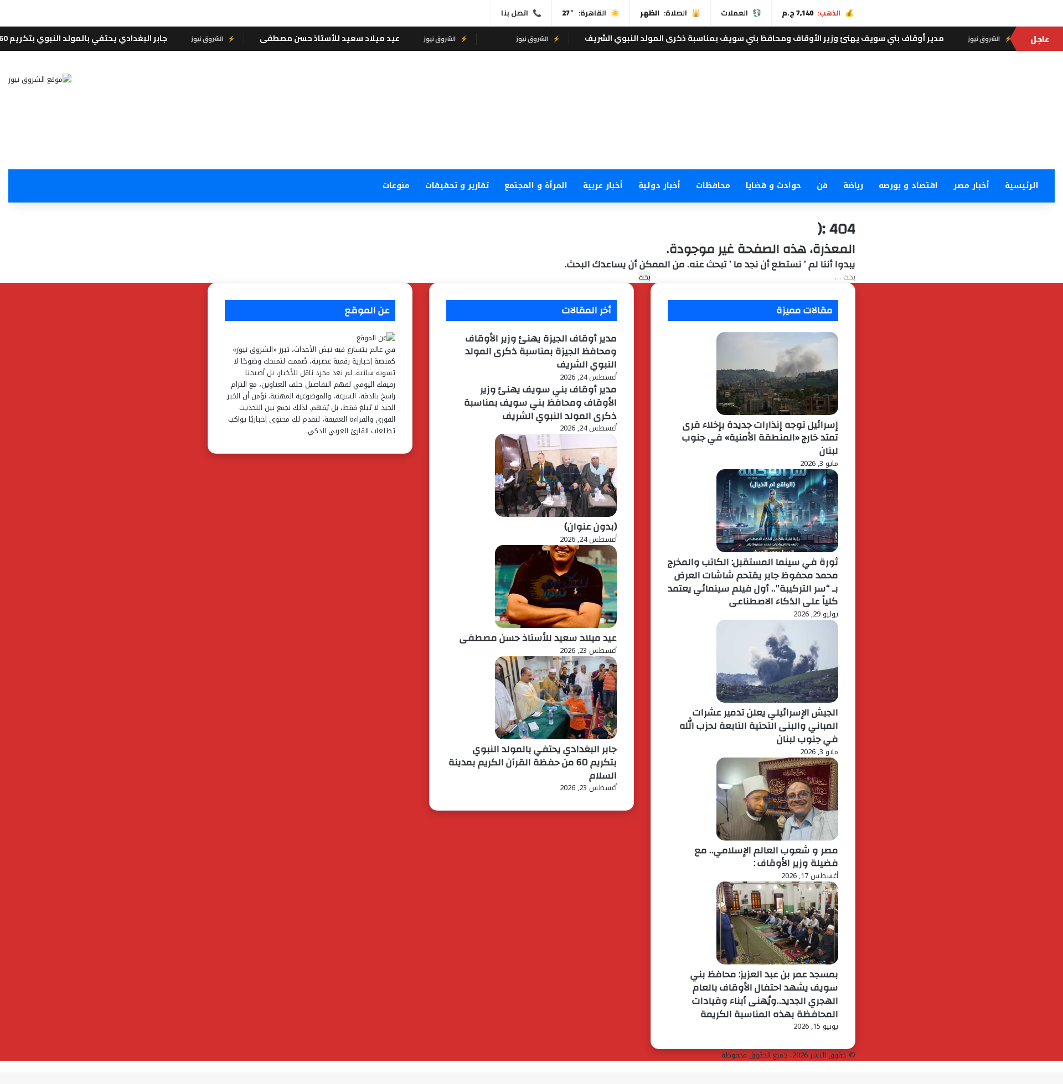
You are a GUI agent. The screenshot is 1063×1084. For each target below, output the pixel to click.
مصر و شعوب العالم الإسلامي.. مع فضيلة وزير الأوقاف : (766, 857)
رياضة (853, 185)
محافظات (713, 185)
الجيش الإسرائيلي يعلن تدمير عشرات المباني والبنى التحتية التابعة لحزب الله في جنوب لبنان (758, 726)
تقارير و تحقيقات (457, 185)
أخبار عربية (603, 185)
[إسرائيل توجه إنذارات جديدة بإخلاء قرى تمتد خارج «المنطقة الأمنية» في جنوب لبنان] (777, 412)
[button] (709, 143)
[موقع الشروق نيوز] (39, 79)
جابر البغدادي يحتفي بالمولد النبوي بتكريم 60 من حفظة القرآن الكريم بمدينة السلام (532, 762)
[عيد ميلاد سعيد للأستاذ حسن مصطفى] (556, 625)
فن (822, 185)
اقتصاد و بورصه (908, 185)
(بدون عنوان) (590, 526)
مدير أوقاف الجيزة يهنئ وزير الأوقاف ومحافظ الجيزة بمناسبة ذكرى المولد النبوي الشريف (541, 352)
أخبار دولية (659, 185)
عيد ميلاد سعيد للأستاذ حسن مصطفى (393, 38)
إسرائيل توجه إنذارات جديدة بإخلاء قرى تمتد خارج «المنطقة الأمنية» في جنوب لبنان (760, 438)
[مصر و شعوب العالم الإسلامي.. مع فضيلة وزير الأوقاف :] (777, 838)
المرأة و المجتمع (535, 185)
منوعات (396, 185)
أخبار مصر (971, 185)
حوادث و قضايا (773, 185)
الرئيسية (1022, 185)
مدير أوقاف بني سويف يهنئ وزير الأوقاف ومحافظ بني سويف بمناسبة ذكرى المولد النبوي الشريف (827, 38)
